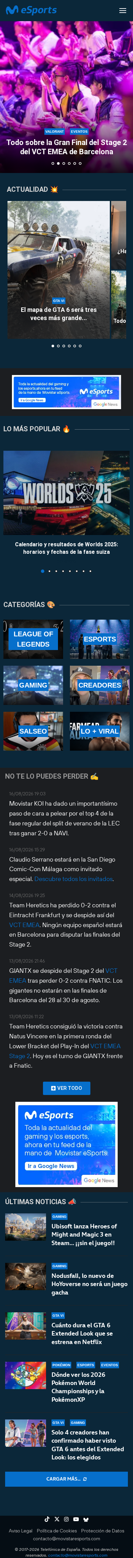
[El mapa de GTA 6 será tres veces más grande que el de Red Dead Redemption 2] (59, 270)
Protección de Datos (102, 1531)
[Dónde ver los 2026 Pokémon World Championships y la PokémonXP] (25, 1375)
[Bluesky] (86, 1519)
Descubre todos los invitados (73, 879)
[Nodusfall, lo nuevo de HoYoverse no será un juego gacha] (25, 1276)
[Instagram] (66, 1519)
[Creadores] (100, 685)
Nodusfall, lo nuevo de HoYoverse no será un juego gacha (89, 1284)
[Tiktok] (47, 1519)
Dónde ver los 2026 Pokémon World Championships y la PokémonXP (78, 1387)
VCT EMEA (24, 925)
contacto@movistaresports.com (66, 1538)
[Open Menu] (122, 10)
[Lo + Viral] (100, 731)
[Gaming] (33, 685)
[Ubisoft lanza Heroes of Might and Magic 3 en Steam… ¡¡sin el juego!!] (25, 1227)
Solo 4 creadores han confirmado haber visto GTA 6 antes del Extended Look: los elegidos (87, 1444)
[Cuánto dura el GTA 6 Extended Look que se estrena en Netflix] (25, 1326)
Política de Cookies (57, 1531)
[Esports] (100, 639)
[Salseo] (33, 731)
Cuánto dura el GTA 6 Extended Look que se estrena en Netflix (82, 1333)
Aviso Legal (20, 1531)
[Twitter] (57, 1519)
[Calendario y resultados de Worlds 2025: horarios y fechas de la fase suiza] (66, 493)
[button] (9, 86)
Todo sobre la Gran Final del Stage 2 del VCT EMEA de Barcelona (66, 147)
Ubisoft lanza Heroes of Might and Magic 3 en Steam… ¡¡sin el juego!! (84, 1234)
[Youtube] (76, 1519)
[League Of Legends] (33, 639)
